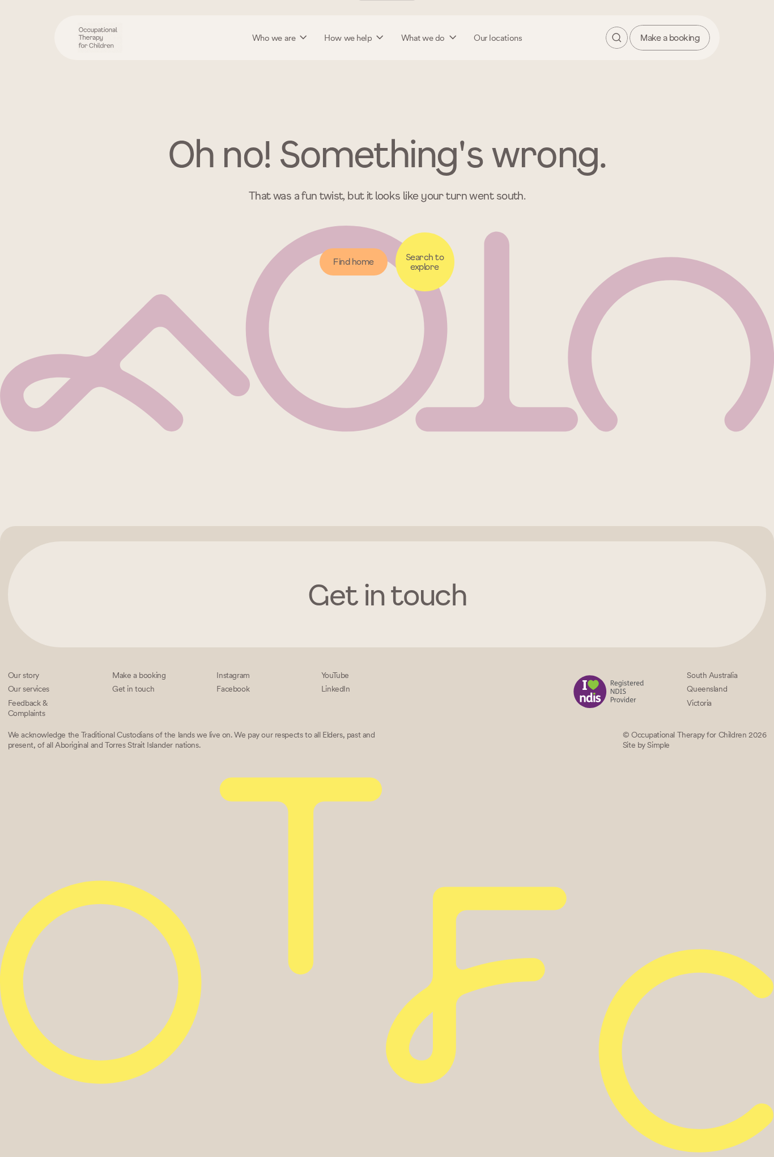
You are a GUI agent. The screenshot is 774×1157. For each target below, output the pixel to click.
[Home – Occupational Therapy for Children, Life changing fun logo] (100, 38)
